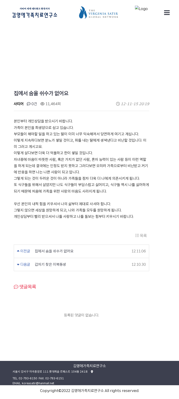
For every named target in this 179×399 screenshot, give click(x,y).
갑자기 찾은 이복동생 (50, 264)
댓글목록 (27, 287)
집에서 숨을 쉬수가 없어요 (54, 251)
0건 (34, 103)
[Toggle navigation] (167, 12)
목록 (143, 235)
